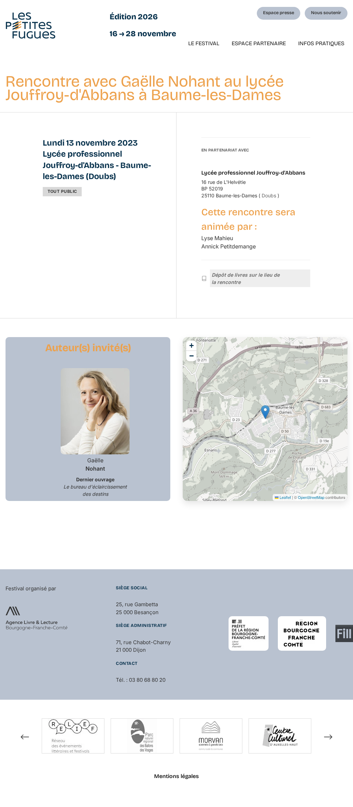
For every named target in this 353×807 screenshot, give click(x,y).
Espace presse (278, 13)
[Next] (328, 737)
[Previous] (25, 737)
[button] (265, 412)
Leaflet (285, 497)
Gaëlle (95, 464)
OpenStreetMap (311, 497)
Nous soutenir (326, 13)
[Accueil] (30, 25)
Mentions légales (176, 776)
